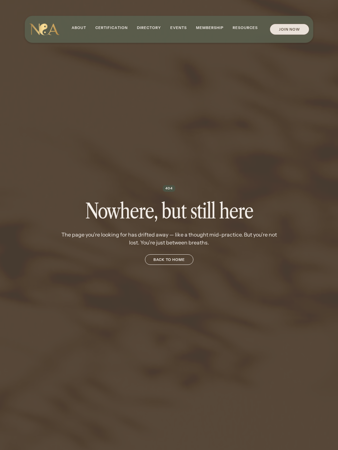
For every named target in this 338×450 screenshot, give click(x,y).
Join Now (289, 29)
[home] (44, 29)
